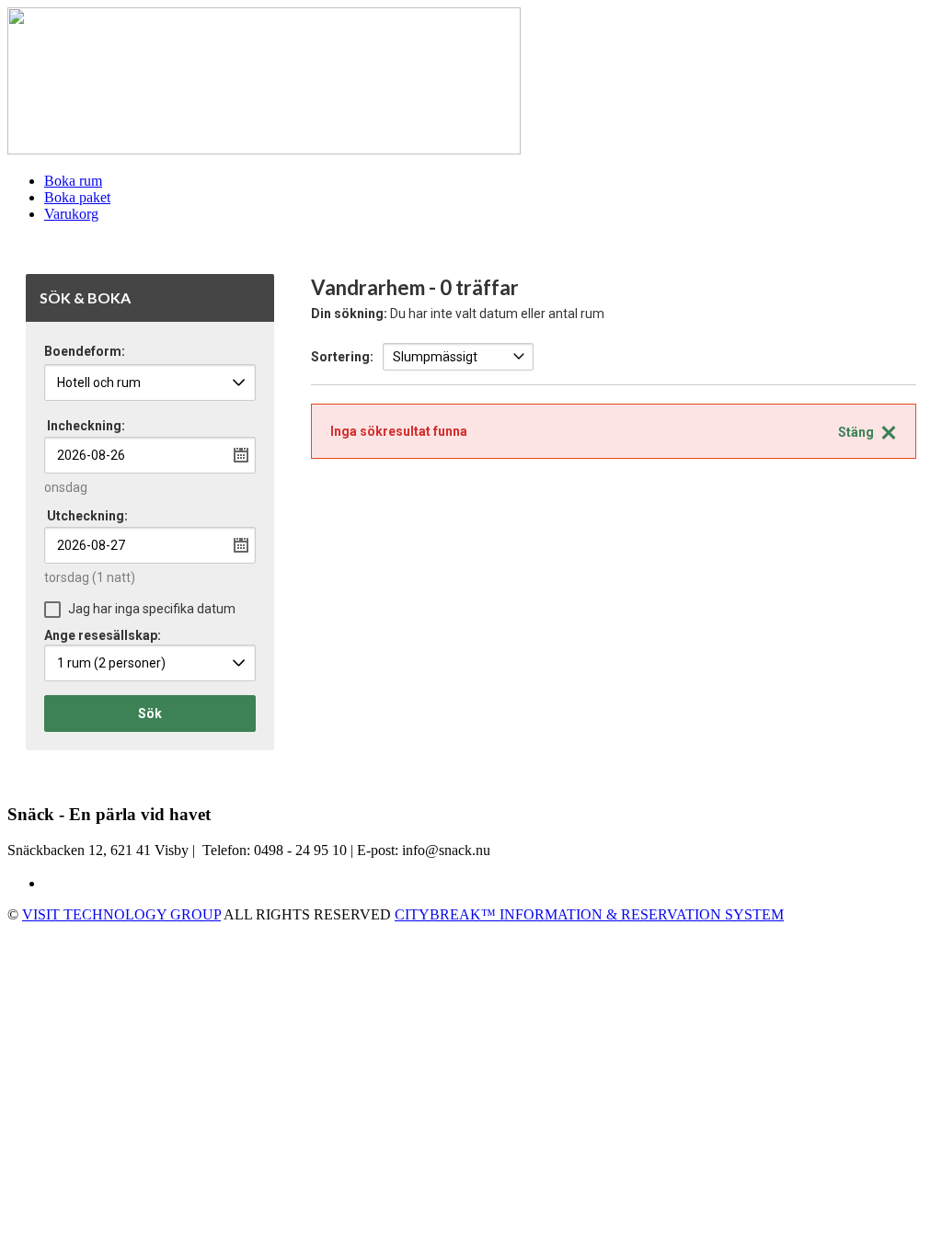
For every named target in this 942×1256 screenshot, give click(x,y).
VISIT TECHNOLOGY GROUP (121, 914)
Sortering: (342, 356)
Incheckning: (86, 425)
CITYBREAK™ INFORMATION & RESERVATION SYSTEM (589, 914)
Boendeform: (84, 352)
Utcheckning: (87, 515)
